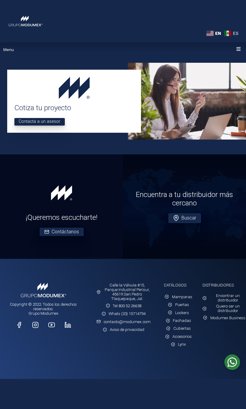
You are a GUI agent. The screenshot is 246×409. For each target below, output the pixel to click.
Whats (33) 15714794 (127, 313)
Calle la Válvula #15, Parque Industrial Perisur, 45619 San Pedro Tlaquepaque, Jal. (127, 292)
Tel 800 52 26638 (127, 306)
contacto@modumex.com (127, 322)
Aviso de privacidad (127, 329)
